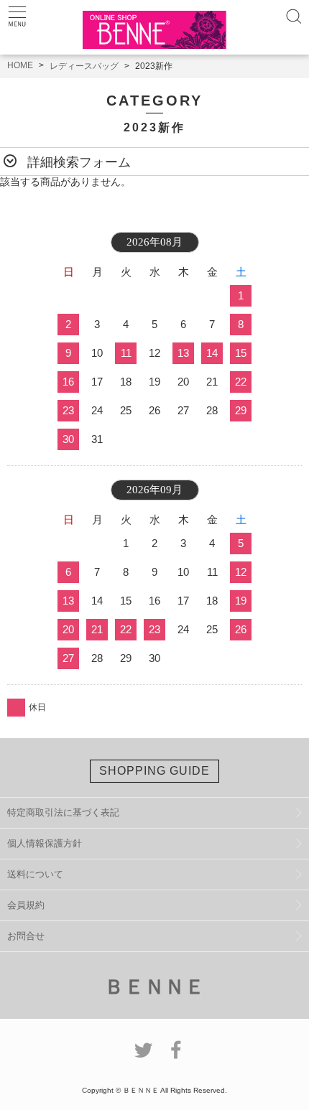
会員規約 (26, 905)
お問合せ (26, 936)
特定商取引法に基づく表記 (63, 812)
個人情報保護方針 (44, 843)
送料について (35, 874)
